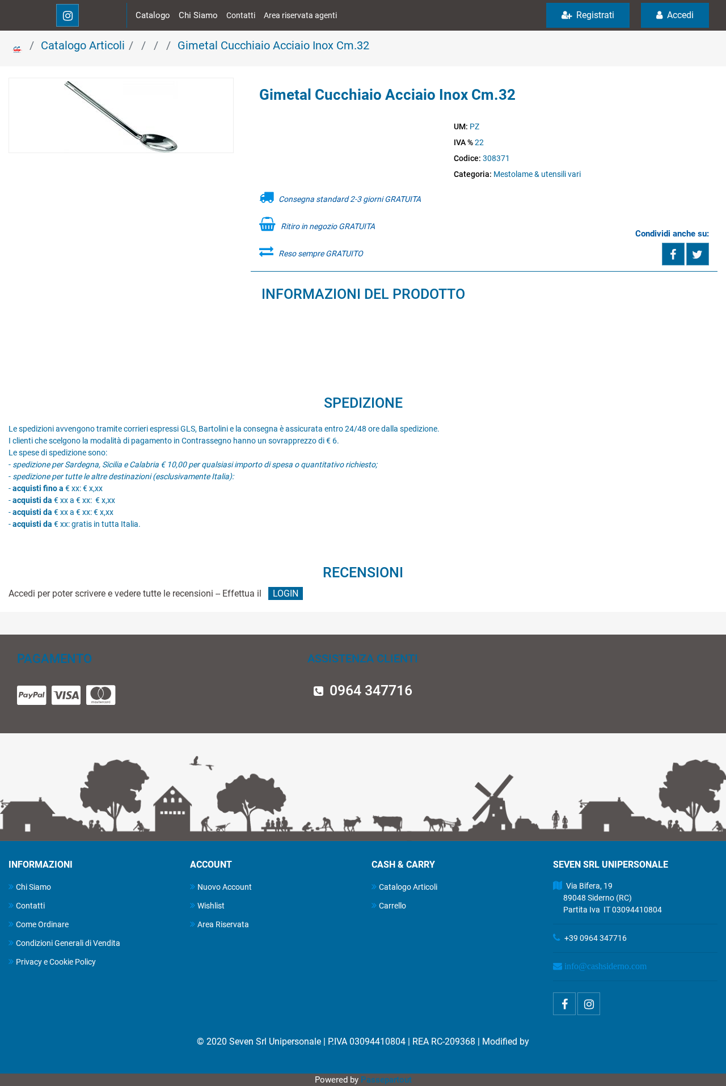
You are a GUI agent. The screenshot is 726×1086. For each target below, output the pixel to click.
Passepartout (386, 1080)
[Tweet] (697, 254)
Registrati (594, 15)
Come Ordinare (42, 924)
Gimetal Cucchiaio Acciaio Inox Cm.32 (273, 45)
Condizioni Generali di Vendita (68, 943)
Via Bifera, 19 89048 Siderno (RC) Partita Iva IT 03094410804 (607, 897)
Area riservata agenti (300, 15)
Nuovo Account (224, 886)
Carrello (392, 905)
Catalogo (153, 15)
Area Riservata (223, 924)
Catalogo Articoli (83, 45)
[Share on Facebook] (673, 254)
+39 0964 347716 (595, 938)
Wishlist (211, 905)
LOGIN (285, 593)
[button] (121, 116)
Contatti (240, 15)
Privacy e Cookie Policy (56, 961)
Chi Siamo (198, 15)
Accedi (679, 15)
